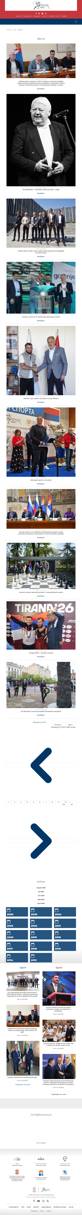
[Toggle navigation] (76, 22)
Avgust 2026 (41, 888)
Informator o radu (54, 16)
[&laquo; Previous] (41, 765)
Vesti (15, 30)
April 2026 (41, 903)
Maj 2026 (41, 899)
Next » (70, 725)
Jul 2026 (41, 892)
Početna (18, 16)
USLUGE (71, 1207)
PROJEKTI (36, 1207)
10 (66, 802)
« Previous (58, 725)
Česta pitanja (27, 16)
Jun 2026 (41, 895)
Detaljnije (40, 89)
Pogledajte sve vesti (22, 1084)
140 (63, 804)
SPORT (29, 1207)
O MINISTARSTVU (14, 1207)
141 (71, 804)
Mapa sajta (36, 16)
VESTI (22, 1207)
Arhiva (44, 16)
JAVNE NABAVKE (46, 1207)
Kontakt (64, 16)
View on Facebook (41, 1143)
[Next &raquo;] (41, 841)
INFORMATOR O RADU (59, 1207)
